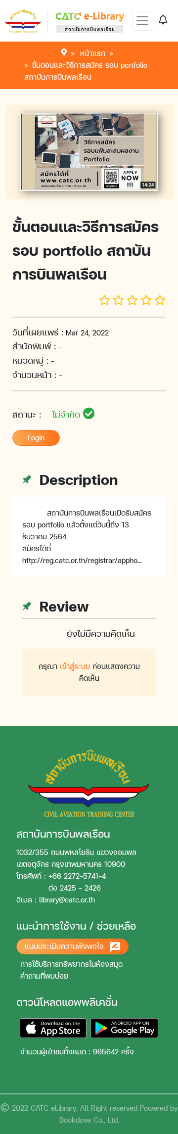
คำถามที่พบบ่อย (44, 976)
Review (62, 606)
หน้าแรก (92, 53)
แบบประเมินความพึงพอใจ (65, 946)
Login (36, 437)
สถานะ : (47, 414)
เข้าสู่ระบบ (75, 666)
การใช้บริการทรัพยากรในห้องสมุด (71, 964)
